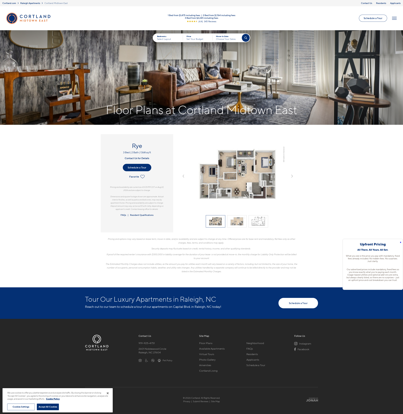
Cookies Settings (21, 406)
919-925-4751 (147, 343)
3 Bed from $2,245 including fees (201, 17)
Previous (183, 176)
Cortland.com (9, 3)
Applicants (395, 3)
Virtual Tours (206, 354)
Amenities (205, 365)
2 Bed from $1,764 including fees (219, 15)
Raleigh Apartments (30, 3)
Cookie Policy (53, 399)
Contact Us (366, 3)
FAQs (123, 215)
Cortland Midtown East (56, 3)
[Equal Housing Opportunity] (140, 360)
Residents (381, 3)
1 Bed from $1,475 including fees (184, 15)
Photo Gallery (207, 359)
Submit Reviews (200, 401)
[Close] (107, 393)
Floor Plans (205, 343)
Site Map (215, 401)
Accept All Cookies (48, 406)
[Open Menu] (394, 18)
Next (292, 176)
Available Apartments (212, 348)
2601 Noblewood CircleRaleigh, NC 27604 (152, 350)
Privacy (186, 401)
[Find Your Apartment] (246, 38)
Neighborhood (255, 343)
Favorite (134, 176)
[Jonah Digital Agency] (310, 400)
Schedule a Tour (373, 18)
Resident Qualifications (141, 215)
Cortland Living (208, 370)
